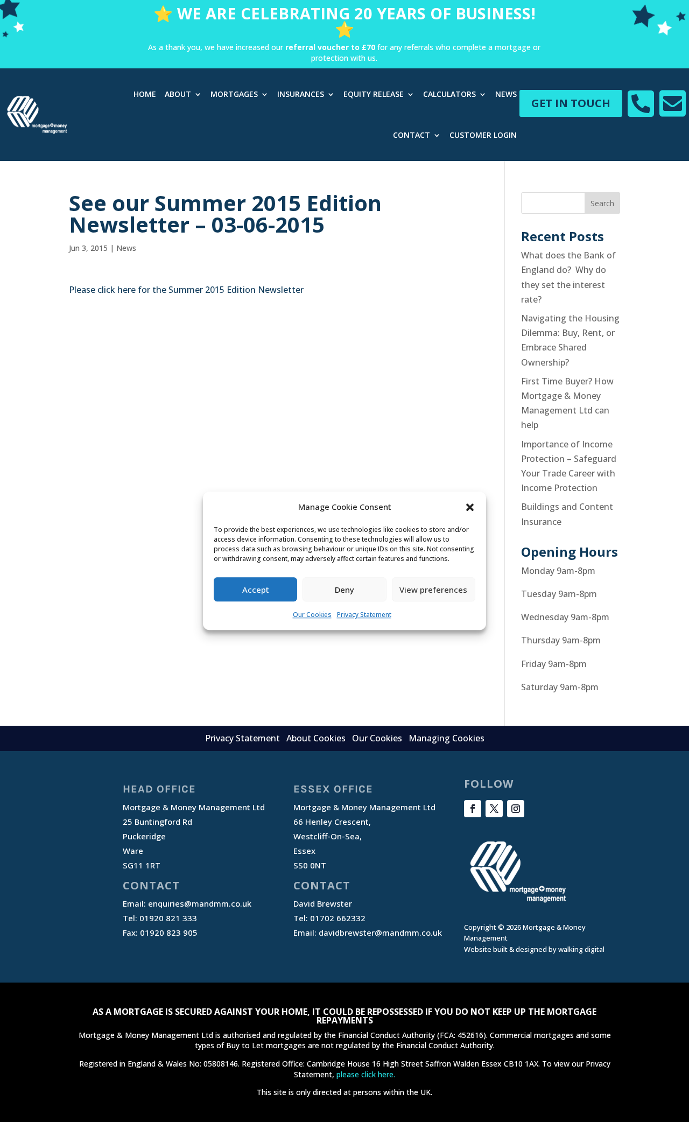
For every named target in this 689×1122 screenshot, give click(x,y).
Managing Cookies (446, 738)
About (178, 94)
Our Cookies (312, 615)
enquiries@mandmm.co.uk (199, 903)
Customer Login (483, 135)
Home (144, 94)
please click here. (365, 1074)
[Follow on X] (494, 808)
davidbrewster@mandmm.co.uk (380, 932)
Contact (411, 135)
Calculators (449, 94)
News (506, 94)
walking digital (581, 949)
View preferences (433, 589)
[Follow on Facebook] (472, 808)
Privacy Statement (364, 615)
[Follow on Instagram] (515, 808)
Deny (344, 589)
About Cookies (316, 738)
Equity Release (373, 94)
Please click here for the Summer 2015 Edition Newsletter (186, 290)
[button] (470, 507)
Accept (255, 589)
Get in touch (570, 103)
